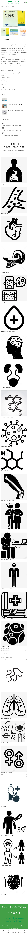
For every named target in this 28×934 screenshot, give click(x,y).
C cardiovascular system (7, 243)
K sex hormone (4, 470)
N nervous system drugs (7, 588)
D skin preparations (5, 302)
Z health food (4, 894)
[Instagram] (14, 913)
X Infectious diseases (6, 865)
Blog (12, 925)
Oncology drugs (5, 646)
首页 (2, 6)
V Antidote (3, 806)
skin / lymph (14, 659)
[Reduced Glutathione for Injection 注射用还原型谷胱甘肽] (4, 99)
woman (14, 776)
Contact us (16, 925)
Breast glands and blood (14, 648)
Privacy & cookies (13, 928)
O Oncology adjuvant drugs (7, 618)
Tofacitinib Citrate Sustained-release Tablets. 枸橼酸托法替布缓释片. (16, 104)
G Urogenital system (6, 387)
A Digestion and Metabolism (8, 184)
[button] (2, 2)
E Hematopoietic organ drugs (8, 331)
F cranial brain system (6, 361)
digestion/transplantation (14, 650)
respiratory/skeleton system (14, 657)
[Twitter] (11, 913)
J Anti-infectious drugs (6, 446)
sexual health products (6, 772)
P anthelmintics (4, 689)
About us (4, 925)
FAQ (21, 925)
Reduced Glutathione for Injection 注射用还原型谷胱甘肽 (16, 98)
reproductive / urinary (14, 655)
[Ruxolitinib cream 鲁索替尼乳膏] (4, 112)
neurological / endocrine (14, 652)
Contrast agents (5, 272)
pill (5, 84)
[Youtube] (19, 913)
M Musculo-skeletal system (7, 500)
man (14, 774)
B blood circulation (9, 6)
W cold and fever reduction (7, 835)
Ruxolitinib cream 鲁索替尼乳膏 (15, 110)
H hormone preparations (7, 417)
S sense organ (4, 742)
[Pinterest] (17, 913)
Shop (8, 925)
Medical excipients (5, 529)
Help (24, 925)
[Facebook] (8, 913)
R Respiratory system (6, 718)
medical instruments (6, 559)
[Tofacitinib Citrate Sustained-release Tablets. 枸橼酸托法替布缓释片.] (4, 106)
